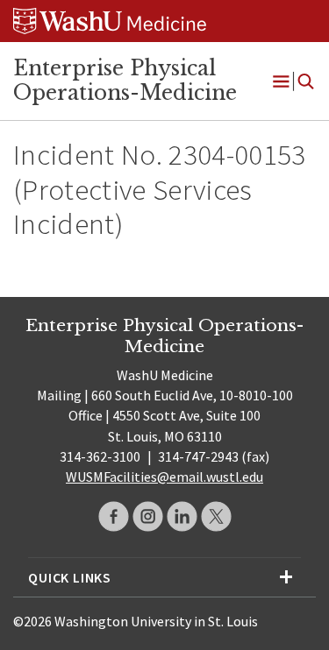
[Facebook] (113, 516)
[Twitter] (216, 516)
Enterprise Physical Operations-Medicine (125, 80)
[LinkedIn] (182, 516)
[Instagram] (147, 516)
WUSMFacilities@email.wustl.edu (164, 476)
